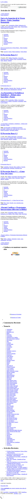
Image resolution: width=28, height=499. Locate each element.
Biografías (14, 58)
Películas (9, 404)
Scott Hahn (9, 434)
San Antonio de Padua (12, 418)
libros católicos (17, 167)
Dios (12, 26)
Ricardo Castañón (11, 411)
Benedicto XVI (10, 332)
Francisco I (9, 355)
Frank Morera (10, 356)
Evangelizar (19, 59)
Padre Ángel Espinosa (12, 383)
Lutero (18, 238)
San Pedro (24, 214)
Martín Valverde (10, 376)
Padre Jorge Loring (11, 395)
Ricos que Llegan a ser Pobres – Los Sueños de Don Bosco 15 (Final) (15, 465)
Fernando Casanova (11, 351)
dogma (10, 51)
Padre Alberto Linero (12, 380)
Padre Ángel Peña (11, 384)
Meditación (9, 377)
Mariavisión (9, 373)
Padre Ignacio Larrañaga (12, 392)
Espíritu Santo (10, 344)
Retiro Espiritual (10, 410)
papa (22, 238)
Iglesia (15, 26)
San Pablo (9, 423)
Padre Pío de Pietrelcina (12, 400)
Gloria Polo (9, 359)
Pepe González (10, 406)
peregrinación (13, 89)
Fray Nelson (9, 357)
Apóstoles (9, 330)
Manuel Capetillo (11, 372)
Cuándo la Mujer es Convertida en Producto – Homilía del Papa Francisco (17, 469)
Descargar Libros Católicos (7, 59)
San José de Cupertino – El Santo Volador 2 (17, 467)
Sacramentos (10, 412)
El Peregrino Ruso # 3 (9, 55)
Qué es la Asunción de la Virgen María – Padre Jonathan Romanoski (13, 20)
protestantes (3, 240)
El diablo (9, 342)
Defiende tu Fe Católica (6, 101)
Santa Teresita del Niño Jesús (13, 431)
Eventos (8, 348)
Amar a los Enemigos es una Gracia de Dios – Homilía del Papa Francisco (17, 462)
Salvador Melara (10, 416)
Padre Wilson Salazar (12, 402)
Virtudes (9, 443)
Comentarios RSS (13, 492)
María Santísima (16, 51)
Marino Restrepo (10, 375)
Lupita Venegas (10, 369)
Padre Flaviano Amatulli (12, 389)
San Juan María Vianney (12, 422)
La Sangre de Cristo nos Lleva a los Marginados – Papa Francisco (15, 454)
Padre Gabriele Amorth (12, 391)
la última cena (9, 129)
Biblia (16, 25)
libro (15, 88)
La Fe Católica (4, 1)
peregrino (19, 89)
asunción (6, 51)
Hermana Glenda (11, 360)
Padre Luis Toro (10, 396)
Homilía (8, 361)
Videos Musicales (11, 439)
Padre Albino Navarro (12, 381)
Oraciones (17, 178)
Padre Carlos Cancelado (12, 385)
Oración (18, 88)
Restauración (10, 408)
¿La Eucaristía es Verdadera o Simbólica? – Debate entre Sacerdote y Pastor (12, 95)
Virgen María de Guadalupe (7, 28)
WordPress (23, 492)
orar (1, 168)
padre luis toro (16, 129)
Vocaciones (9, 445)
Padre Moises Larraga (12, 398)
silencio (5, 60)
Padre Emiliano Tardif (12, 387)
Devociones (8, 26)
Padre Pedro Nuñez (11, 399)
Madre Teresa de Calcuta (12, 371)
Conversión (20, 58)
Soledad (10, 60)
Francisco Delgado (11, 353)
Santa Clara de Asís (11, 427)
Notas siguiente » (5, 15)
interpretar (14, 238)
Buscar (2, 7)
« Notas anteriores (5, 13)
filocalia (11, 88)
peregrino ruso (18, 168)
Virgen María (24, 26)
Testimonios (9, 438)
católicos (9, 238)
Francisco (9, 352)
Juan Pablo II (10, 365)
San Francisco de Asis (12, 419)
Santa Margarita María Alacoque (14, 430)
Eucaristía (14, 101)
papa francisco (10, 403)
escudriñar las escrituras (16, 127)
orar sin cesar (7, 89)
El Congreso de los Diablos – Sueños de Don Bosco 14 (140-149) (16, 472)
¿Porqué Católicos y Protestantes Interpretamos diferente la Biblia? (14, 208)
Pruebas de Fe (10, 407)
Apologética (12, 25)
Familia (8, 349)
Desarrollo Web (4, 485)
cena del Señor (7, 127)
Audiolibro (6, 88)
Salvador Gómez (10, 415)
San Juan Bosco (10, 420)
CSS (20, 493)
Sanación (6, 139)
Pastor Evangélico (5, 130)
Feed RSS (5, 492)
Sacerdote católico (14, 130)
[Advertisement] (14, 270)
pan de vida (23, 129)
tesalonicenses (4, 204)
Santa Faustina (10, 428)
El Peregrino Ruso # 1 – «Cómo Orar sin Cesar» (13, 172)
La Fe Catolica (4, 102)
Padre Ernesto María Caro (13, 388)
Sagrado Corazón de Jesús (13, 414)
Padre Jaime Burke (11, 394)
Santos (22, 178)
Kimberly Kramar (11, 367)
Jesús (19, 26)
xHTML (16, 493)
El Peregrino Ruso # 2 (9, 133)
